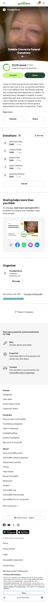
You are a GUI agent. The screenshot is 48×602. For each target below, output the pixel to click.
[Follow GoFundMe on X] (13, 525)
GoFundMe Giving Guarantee (22, 373)
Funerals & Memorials (33, 294)
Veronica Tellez (15, 142)
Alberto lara (14, 158)
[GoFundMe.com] (24, 3)
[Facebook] (17, 244)
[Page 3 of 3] (26, 56)
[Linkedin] (37, 244)
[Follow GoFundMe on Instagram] (18, 525)
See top (40, 135)
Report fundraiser (26, 312)
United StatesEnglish (25, 518)
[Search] (4, 3)
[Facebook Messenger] (30, 244)
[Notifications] (38, 3)
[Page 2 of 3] (24, 56)
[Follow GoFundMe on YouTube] (9, 525)
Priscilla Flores (15, 271)
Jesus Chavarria (15, 166)
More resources (10, 506)
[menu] (43, 3)
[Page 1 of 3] (22, 56)
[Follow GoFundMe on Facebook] (4, 525)
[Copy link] (11, 244)
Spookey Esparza (16, 174)
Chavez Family (15, 150)
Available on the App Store (23, 532)
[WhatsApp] (24, 244)
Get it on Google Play (9, 532)
